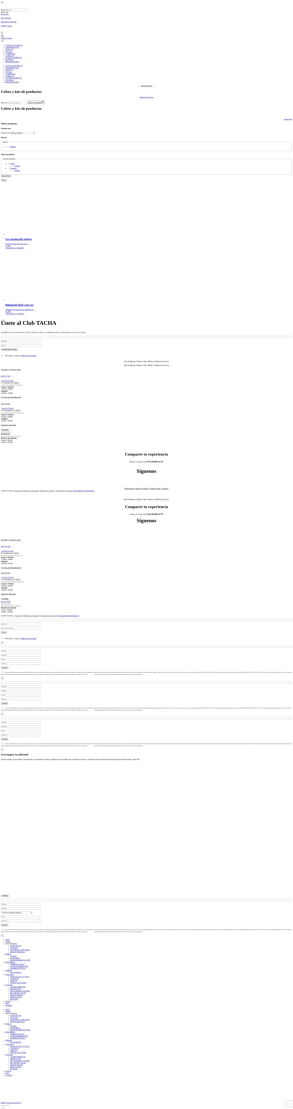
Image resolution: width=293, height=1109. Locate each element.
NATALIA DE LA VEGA (20, 977)
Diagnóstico (129, 488)
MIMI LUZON (15, 997)
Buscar (3, 10)
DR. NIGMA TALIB (18, 993)
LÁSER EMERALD (18, 987)
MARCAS (9, 49)
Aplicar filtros (6, 176)
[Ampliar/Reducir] (2, 1105)
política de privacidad (28, 356)
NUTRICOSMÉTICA (13, 58)
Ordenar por (5, 133)
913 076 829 (5, 602)
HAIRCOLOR (15, 946)
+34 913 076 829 (7, 408)
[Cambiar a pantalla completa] (4, 1105)
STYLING (14, 948)
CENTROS (14, 979)
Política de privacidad (31, 491)
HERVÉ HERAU (16, 995)
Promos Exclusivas (146, 97)
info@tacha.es (6, 432)
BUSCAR (4, 14)
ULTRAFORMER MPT (19, 966)
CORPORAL (10, 54)
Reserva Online (142, 488)
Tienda (152, 488)
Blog (158, 488)
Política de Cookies (47, 491)
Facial (12, 164)
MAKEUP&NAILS (17, 952)
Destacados (288, 119)
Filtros (4, 180)
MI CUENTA (6, 18)
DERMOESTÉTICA (18, 968)
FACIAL (8, 52)
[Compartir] (6, 1105)
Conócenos (9, 975)
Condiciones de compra (63, 491)
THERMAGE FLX (17, 964)
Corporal (13, 168)
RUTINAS (9, 60)
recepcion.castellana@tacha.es (12, 385)
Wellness (8, 970)
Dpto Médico (10, 962)
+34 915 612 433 (7, 381)
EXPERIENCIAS (12, 47)
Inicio (7, 940)
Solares (17, 166)
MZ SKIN (14, 999)
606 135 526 (5, 376)
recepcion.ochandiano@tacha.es (12, 413)
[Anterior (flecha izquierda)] (2, 1107)
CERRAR (5, 896)
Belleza (8, 954)
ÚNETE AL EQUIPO (18, 983)
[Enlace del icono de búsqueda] (2, 33)
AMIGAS (13, 981)
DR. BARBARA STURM (20, 991)
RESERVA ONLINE (8, 22)
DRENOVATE (15, 989)
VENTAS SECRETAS (14, 45)
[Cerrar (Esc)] (9, 1105)
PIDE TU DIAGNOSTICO (11, 1103)
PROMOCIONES (12, 62)
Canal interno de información (83, 491)
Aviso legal (18, 491)
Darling (13, 147)
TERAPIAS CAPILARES (20, 950)
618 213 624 (5, 404)
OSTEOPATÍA (15, 973)
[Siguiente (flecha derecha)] (4, 1107)
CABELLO (9, 56)
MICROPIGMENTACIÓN (20, 960)
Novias (8, 1001)
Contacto (164, 488)
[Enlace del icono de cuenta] (2, 36)
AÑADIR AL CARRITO (14, 248)
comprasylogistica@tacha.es (11, 436)
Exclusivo (9, 985)
